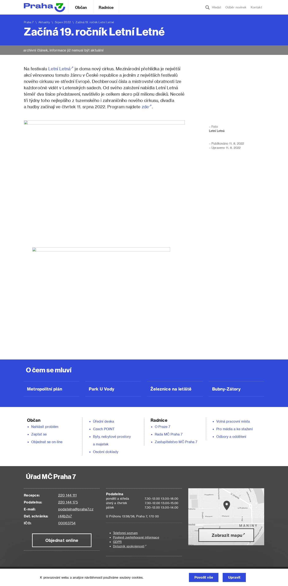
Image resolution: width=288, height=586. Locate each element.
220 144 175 (68, 502)
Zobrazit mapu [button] (227, 535)
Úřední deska (103, 421)
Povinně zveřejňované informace (136, 537)
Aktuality (44, 22)
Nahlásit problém (45, 427)
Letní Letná (59, 68)
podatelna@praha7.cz (75, 509)
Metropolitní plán (44, 388)
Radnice (106, 7)
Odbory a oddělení (231, 436)
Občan (81, 7)
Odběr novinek (235, 7)
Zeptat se (39, 434)
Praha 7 (29, 22)
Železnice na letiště (170, 388)
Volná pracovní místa (233, 421)
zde (145, 106)
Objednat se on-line (47, 442)
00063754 (67, 523)
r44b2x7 (65, 516)
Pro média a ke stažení (234, 429)
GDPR (117, 542)
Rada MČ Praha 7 (169, 434)
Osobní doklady (105, 452)
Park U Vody (101, 388)
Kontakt (256, 7)
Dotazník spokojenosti (128, 546)
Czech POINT (103, 429)
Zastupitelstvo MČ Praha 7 (176, 442)
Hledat (215, 7)
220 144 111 (67, 495)
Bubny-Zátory (226, 388)
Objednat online (61, 540)
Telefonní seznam (125, 533)
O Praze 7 (162, 427)
